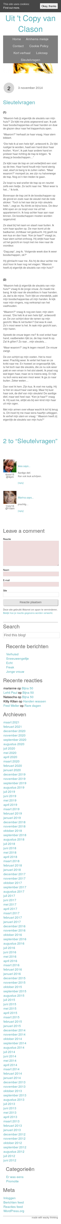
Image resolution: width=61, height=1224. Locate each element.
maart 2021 (11, 722)
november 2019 (14, 778)
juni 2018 (9, 848)
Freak (10, 667)
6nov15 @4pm (10, 476)
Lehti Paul (10, 692)
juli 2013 (9, 1103)
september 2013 (14, 1095)
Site (5, 590)
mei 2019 (9, 800)
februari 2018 (12, 865)
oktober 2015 (12, 986)
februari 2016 (12, 969)
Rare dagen (32, 705)
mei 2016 (9, 956)
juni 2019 (9, 796)
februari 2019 (12, 813)
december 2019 (14, 774)
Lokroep (42, 52)
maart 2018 (11, 861)
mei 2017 (9, 904)
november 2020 (14, 735)
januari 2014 (12, 1077)
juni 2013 (9, 1108)
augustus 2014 (13, 1047)
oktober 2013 (12, 1090)
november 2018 (14, 826)
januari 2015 (12, 1025)
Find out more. (11, 8)
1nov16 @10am (9, 507)
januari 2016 (12, 973)
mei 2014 (9, 1060)
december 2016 (14, 926)
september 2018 (14, 835)
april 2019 (10, 804)
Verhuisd (12, 654)
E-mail (6, 580)
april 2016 (10, 960)
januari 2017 (12, 921)
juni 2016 (9, 952)
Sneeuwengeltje (17, 658)
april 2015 (10, 1012)
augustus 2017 (13, 891)
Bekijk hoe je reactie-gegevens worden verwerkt (27, 613)
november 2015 (14, 982)
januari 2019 (12, 817)
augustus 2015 (13, 995)
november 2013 (14, 1086)
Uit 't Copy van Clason (30, 23)
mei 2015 (9, 1008)
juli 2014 (9, 1051)
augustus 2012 (13, 1151)
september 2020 (14, 739)
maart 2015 (11, 1017)
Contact (18, 46)
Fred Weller (11, 705)
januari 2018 (12, 869)
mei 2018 (9, 852)
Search (11, 626)
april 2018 (10, 856)
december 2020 (14, 731)
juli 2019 (9, 791)
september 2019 (14, 783)
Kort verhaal (22, 52)
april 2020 (10, 757)
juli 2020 (9, 748)
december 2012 (14, 1134)
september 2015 (14, 991)
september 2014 (14, 1043)
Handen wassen (34, 701)
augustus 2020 (13, 744)
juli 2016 (9, 947)
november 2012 (14, 1138)
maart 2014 (11, 1069)
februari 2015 (12, 1021)
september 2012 (14, 1147)
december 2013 (14, 1082)
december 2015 (14, 978)
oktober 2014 (12, 1038)
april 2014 (10, 1065)
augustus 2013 (13, 1099)
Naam (6, 569)
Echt (9, 662)
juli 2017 (9, 895)
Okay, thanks (48, 6)
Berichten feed (13, 1202)
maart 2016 (11, 965)
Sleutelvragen (30, 59)
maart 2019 (11, 809)
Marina (22, 497)
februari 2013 (12, 1125)
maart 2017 (11, 913)
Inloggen (9, 1198)
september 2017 (14, 887)
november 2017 (14, 878)
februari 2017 (12, 917)
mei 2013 (9, 1112)
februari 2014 (12, 1073)
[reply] (21, 482)
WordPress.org (13, 1211)
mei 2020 (9, 752)
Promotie (12, 1181)
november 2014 (14, 1034)
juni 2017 (9, 900)
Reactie (7, 539)
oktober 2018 (12, 830)
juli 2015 (9, 999)
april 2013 (10, 1116)
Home (17, 39)
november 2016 (14, 930)
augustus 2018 (13, 839)
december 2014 (14, 1030)
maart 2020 (11, 761)
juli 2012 (9, 1155)
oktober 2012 (12, 1142)
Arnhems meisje (37, 39)
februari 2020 (12, 765)
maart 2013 (11, 1121)
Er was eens (15, 1176)
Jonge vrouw (15, 671)
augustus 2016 (13, 943)
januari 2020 (12, 770)
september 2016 (14, 939)
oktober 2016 (12, 934)
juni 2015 (9, 1004)
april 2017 (10, 908)
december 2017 (14, 874)
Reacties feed (13, 1206)
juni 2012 (9, 1160)
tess (20, 466)
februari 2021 (12, 726)
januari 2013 (12, 1130)
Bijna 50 (27, 688)
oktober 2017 (12, 882)
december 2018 (14, 822)
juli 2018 (9, 843)
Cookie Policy (38, 46)
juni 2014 (9, 1056)
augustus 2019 (13, 787)
